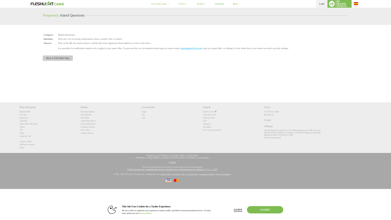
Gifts (143, 118)
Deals (22, 148)
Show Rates (85, 118)
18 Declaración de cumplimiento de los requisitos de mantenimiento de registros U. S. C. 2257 (172, 169)
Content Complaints (206, 174)
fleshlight (219, 4)
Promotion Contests (88, 127)
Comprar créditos (26, 141)
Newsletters (207, 127)
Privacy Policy (166, 174)
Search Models (86, 115)
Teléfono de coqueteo (27, 144)
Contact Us (207, 124)
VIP (21, 130)
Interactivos (24, 118)
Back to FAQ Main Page (57, 58)
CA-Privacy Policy (178, 174)
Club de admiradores (88, 124)
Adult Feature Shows (88, 121)
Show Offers (85, 130)
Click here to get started (272, 138)
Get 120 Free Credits (271, 112)
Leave (238, 209)
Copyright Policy (192, 174)
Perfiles (200, 4)
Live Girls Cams (159, 4)
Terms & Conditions (223, 174)
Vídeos (182, 4)
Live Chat (23, 115)
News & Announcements (212, 130)
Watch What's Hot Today (28, 124)
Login (321, 4)
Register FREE (25, 112)
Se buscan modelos (88, 112)
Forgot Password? (209, 115)
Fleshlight (267, 120)
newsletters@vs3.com (191, 48)
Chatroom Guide (209, 118)
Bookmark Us (269, 115)
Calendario (23, 121)
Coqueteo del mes (87, 133)
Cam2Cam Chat (25, 136)
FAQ (204, 121)
